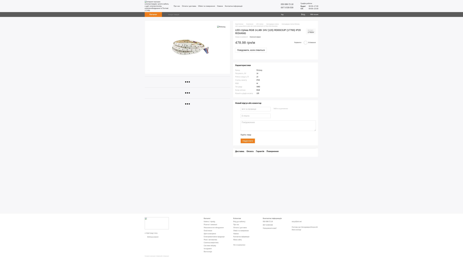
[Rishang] (221, 26)
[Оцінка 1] (255, 134)
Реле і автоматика (210, 240)
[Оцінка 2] (259, 134)
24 (257, 77)
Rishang (259, 70)
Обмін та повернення (206, 6)
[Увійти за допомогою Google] (294, 108)
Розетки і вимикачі (210, 224)
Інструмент (208, 249)
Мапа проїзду (296, 230)
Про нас (177, 6)
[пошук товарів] (166, 14)
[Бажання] (294, 14)
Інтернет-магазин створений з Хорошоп (157, 256)
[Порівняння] (289, 14)
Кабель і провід (209, 221)
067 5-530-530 (287, 8)
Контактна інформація (233, 6)
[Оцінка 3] (263, 134)
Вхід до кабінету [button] (239, 221)
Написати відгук (255, 37)
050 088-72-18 (287, 4)
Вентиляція (208, 252)
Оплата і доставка (189, 6)
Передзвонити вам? (270, 228)
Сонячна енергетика (211, 242)
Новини (220, 6)
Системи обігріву (210, 245)
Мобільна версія (152, 237)
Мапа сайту (237, 240)
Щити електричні (210, 234)
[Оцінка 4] (267, 134)
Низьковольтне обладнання (214, 227)
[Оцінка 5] (270, 134)
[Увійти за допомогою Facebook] (290, 108)
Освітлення (208, 231)
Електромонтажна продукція (214, 237)
